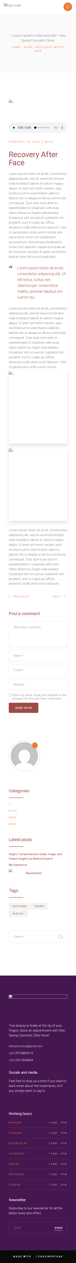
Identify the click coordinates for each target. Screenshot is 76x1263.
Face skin (19, 906)
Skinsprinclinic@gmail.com (25, 1046)
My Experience (18, 865)
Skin (12, 824)
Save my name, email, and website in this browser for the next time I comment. (39, 696)
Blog (28, 47)
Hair (12, 817)
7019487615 (24, 1053)
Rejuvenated (33, 873)
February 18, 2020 (24, 142)
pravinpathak (50, 1256)
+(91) (12, 1053)
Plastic (18, 913)
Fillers (39, 906)
